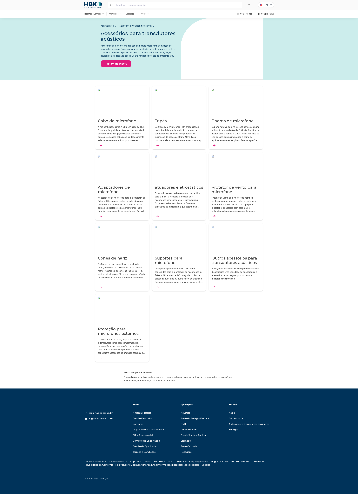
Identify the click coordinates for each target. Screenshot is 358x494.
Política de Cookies (154, 461)
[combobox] (175, 5)
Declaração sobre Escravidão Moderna (106, 461)
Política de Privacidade (180, 461)
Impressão (136, 461)
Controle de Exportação (146, 440)
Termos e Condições (144, 452)
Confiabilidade (189, 429)
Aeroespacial (236, 418)
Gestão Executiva (142, 418)
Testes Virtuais (189, 446)
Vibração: (186, 440)
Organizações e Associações (148, 429)
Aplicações (187, 404)
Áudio (232, 413)
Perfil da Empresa (241, 461)
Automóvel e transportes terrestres (249, 424)
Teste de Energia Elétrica (195, 418)
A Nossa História (142, 413)
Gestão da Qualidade (144, 446)
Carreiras (138, 424)
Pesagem (186, 452)
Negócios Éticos (220, 461)
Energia (233, 429)
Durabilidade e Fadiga (193, 435)
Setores (233, 404)
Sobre (136, 404)
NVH (183, 424)
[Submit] (111, 5)
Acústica (185, 413)
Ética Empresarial (143, 435)
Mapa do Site (202, 461)
